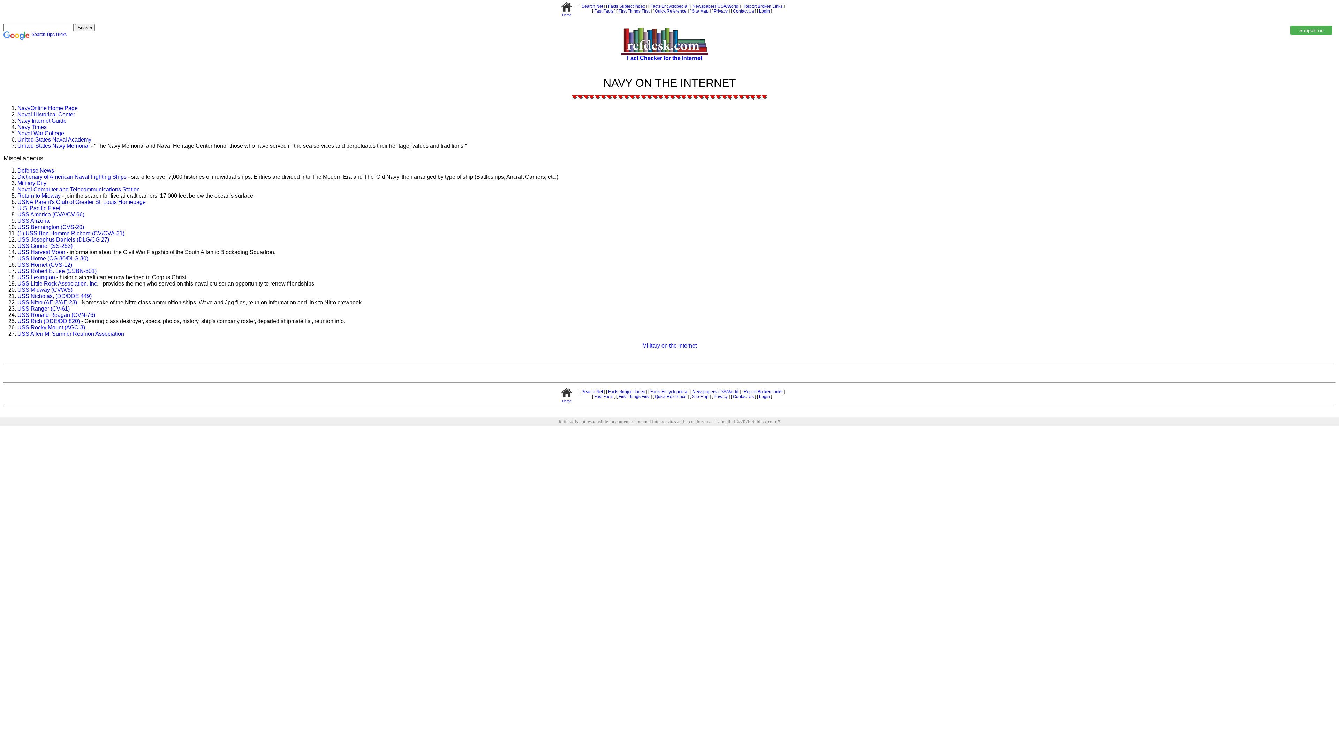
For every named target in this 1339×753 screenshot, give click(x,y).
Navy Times (32, 127)
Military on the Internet (669, 346)
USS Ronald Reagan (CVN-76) (56, 315)
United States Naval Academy (54, 140)
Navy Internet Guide (42, 121)
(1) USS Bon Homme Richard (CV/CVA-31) (70, 233)
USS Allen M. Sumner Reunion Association (70, 334)
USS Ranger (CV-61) (43, 309)
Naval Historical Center (46, 114)
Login (764, 11)
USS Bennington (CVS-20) (50, 227)
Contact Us (743, 11)
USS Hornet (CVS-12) (44, 265)
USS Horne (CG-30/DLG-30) (52, 258)
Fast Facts (603, 11)
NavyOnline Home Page (47, 108)
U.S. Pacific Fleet (38, 208)
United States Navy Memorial (54, 146)
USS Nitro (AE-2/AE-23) (47, 302)
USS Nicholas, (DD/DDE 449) (54, 296)
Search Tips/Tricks (49, 34)
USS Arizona (33, 221)
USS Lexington (36, 277)
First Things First (634, 11)
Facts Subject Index (626, 6)
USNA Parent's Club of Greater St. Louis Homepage (81, 202)
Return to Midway (39, 196)
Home (567, 15)
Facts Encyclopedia (668, 6)
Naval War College (40, 133)
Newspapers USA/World (715, 6)
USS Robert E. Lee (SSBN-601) (57, 271)
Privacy (720, 11)
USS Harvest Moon (41, 252)
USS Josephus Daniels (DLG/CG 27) (63, 240)
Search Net (592, 6)
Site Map (700, 11)
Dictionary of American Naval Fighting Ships (72, 177)
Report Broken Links (762, 6)
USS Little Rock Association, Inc (57, 284)
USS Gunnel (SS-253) (45, 246)
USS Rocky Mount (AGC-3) (51, 327)
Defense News (35, 171)
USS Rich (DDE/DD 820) (48, 321)
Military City (31, 183)
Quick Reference (670, 11)
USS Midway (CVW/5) (45, 290)
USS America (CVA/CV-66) (50, 215)
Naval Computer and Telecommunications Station (78, 189)
